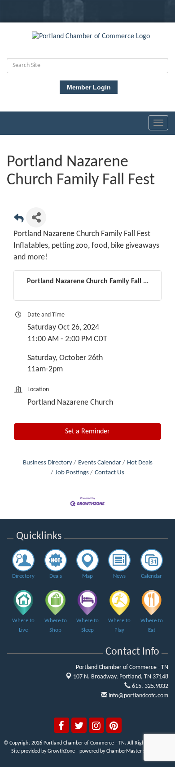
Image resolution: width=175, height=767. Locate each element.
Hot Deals (140, 462)
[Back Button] (19, 220)
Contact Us (109, 472)
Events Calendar (99, 462)
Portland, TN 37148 (120, 676)
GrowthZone (61, 751)
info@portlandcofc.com (137, 695)
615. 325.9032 (149, 686)
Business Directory (47, 462)
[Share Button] (36, 217)
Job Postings (72, 472)
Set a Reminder (87, 431)
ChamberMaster (124, 751)
